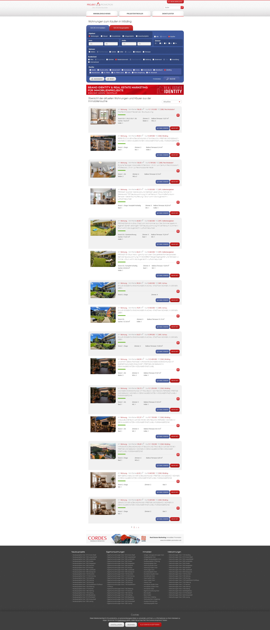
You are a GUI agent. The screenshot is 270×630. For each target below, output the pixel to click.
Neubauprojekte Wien (150, 563)
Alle (157, 36)
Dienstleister (168, 14)
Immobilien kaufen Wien (151, 584)
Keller (121, 52)
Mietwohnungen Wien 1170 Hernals (179, 584)
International (94, 62)
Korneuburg (128, 70)
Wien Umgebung (139, 72)
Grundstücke (116, 36)
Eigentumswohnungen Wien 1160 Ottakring (120, 588)
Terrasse (148, 52)
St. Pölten (107, 72)
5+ (176, 43)
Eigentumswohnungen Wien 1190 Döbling (119, 595)
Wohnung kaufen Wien (150, 565)
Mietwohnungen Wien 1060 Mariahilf (180, 567)
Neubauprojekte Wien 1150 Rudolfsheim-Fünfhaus (88, 584)
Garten (113, 52)
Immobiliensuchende (102, 14)
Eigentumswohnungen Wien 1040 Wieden (119, 561)
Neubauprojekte (78, 552)
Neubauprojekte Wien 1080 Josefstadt (84, 569)
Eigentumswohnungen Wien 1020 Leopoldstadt (121, 557)
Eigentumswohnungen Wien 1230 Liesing (119, 603)
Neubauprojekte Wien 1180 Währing (83, 591)
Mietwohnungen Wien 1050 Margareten (180, 565)
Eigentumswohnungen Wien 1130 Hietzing (120, 580)
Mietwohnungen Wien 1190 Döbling (179, 588)
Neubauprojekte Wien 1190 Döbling (83, 593)
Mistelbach (159, 70)
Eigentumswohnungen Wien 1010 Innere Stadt (121, 555)
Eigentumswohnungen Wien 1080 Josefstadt (120, 569)
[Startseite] (100, 5)
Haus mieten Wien (149, 580)
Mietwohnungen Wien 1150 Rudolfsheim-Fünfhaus (184, 580)
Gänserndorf (116, 70)
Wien (91, 59)
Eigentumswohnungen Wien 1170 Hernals (119, 591)
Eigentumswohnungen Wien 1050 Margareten (121, 563)
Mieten (164, 36)
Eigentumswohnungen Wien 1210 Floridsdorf (120, 599)
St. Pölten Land (119, 72)
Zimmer (157, 41)
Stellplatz (138, 52)
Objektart (92, 33)
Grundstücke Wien (149, 576)
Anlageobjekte (129, 36)
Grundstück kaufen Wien (151, 574)
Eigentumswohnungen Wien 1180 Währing (120, 593)
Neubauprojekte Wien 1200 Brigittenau (84, 595)
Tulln (128, 72)
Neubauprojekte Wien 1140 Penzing (83, 582)
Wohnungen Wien (149, 569)
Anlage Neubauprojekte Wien (152, 559)
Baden (94, 70)
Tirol (166, 59)
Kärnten (111, 59)
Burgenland (101, 59)
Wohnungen (95, 36)
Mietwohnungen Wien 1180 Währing (179, 586)
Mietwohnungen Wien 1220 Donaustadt (180, 595)
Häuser (105, 36)
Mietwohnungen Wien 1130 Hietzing (179, 576)
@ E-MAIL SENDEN (162, 128)
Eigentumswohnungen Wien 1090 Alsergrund (120, 572)
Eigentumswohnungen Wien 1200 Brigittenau (120, 597)
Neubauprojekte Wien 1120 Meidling (83, 578)
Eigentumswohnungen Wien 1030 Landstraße (121, 559)
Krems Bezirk (147, 70)
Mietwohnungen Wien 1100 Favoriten (180, 574)
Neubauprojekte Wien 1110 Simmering (84, 576)
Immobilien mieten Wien (151, 586)
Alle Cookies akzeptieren (149, 624)
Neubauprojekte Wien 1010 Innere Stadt (84, 555)
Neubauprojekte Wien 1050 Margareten (84, 563)
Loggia (129, 52)
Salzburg (148, 59)
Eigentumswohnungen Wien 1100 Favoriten (120, 574)
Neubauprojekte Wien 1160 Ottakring (83, 586)
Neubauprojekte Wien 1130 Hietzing (83, 580)
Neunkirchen (96, 72)
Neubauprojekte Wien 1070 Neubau (83, 567)
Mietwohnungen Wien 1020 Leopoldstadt (181, 559)
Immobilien (147, 552)
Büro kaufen (147, 593)
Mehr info (174, 128)
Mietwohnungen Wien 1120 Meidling (179, 555)
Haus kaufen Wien (149, 578)
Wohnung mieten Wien (150, 567)
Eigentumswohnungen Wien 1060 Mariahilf (120, 565)
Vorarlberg (175, 59)
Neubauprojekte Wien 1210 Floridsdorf (84, 597)
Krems (137, 70)
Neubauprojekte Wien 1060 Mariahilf (83, 565)
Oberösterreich (137, 59)
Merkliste (177, 115)
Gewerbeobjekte (143, 36)
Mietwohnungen (174, 552)
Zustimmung (122, 620)
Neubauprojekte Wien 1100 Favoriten (83, 574)
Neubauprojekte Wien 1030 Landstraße (84, 559)
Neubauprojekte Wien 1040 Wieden (83, 561)
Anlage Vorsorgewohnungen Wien (154, 555)
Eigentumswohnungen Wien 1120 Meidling (120, 578)
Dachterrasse (103, 52)
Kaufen (172, 36)
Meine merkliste (176, 1)
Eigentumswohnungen (115, 552)
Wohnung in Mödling (150, 597)
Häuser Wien (148, 582)
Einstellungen (116, 624)
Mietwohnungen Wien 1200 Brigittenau (180, 591)
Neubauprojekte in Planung (152, 561)
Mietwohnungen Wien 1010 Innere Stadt (181, 557)
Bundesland (92, 57)
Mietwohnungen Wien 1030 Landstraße (180, 561)
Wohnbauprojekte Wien (151, 603)
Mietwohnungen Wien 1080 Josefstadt (180, 569)
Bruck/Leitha (104, 70)
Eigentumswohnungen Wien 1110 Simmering (120, 576)
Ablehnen (131, 624)
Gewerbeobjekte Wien (150, 572)
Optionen (92, 49)
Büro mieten (147, 595)
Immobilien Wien (149, 588)
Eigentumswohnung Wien (151, 591)
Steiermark (158, 59)
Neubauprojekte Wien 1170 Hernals (83, 588)
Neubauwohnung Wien (150, 601)
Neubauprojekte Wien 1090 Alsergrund (84, 572)
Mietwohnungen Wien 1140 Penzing (179, 578)
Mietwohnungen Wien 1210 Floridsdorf (180, 593)
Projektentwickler (135, 14)
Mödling (169, 70)
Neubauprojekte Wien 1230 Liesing (83, 601)
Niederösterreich (122, 59)
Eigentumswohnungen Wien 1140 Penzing (119, 582)
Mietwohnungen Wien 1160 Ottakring (180, 582)
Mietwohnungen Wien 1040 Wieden (179, 563)
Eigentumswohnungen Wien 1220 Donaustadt (121, 601)
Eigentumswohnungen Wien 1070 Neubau (119, 567)
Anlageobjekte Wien (150, 557)
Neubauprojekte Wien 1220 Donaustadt (84, 599)
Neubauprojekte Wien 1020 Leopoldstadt (85, 557)
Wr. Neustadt (152, 72)
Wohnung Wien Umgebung (152, 599)
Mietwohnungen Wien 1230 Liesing (179, 597)
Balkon (93, 52)
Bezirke (91, 67)
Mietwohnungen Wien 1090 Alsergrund (180, 572)
